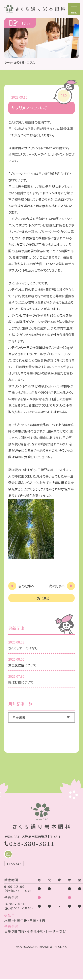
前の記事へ (26, 586)
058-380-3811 (32, 843)
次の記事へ (57, 586)
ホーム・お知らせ (14, 62)
